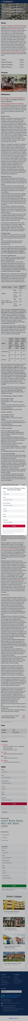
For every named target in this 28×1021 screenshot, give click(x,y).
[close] (25, 487)
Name (4, 491)
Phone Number (7, 503)
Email (4, 497)
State (4, 514)
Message (5, 520)
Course (5, 508)
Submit (14, 526)
